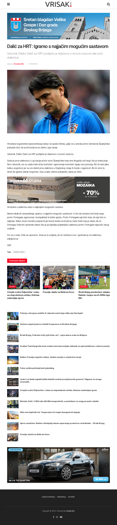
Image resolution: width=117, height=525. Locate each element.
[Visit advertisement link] (58, 28)
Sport (12, 287)
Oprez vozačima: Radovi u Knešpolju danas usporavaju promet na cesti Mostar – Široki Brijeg (62, 423)
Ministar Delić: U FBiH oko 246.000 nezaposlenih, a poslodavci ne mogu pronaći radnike (59, 401)
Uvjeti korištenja (48, 497)
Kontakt (71, 497)
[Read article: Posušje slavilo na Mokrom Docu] (59, 277)
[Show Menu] (8, 4)
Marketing (61, 497)
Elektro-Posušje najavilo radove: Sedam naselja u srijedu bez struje (50, 357)
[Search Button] (108, 4)
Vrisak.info (19, 64)
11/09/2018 (32, 64)
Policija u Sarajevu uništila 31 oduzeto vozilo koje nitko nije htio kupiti (51, 313)
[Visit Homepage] (58, 4)
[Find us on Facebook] (53, 517)
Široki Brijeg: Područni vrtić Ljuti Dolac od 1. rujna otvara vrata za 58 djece (53, 335)
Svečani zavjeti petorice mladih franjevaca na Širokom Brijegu (48, 324)
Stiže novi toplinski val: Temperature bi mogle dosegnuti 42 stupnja (50, 412)
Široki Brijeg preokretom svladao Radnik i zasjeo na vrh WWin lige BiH (94, 295)
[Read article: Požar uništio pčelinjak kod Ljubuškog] (13, 371)
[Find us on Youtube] (61, 517)
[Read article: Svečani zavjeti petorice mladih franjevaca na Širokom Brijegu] (13, 327)
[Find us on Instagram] (57, 517)
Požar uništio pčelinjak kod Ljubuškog (37, 368)
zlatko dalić (19, 252)
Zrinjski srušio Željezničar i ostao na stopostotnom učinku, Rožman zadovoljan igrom (23, 295)
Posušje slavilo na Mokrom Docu (58, 292)
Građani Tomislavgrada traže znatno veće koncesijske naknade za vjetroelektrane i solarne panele (65, 346)
